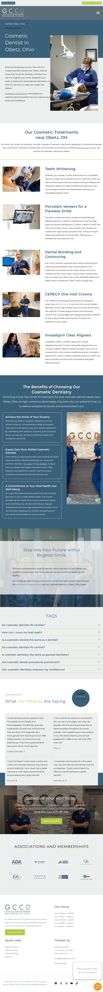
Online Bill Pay (11, 953)
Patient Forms (11, 947)
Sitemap (25, 984)
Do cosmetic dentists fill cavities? (23, 625)
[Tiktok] (77, 983)
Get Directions (61, 953)
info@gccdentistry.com (65, 958)
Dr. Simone (41, 464)
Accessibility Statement (38, 984)
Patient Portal (11, 950)
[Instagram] (66, 983)
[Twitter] (61, 983)
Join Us (6, 984)
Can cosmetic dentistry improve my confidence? (33, 669)
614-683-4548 (61, 812)
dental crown (62, 304)
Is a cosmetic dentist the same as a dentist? (30, 639)
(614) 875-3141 (60, 963)
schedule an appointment (29, 584)
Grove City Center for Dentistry (62, 808)
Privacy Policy (15, 984)
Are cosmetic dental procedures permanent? (31, 662)
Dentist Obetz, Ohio (15, 24)
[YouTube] (71, 983)
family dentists (83, 148)
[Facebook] (56, 983)
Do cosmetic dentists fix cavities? (23, 647)
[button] (98, 12)
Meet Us (8, 957)
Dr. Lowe (28, 464)
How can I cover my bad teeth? (22, 632)
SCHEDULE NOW (15, 932)
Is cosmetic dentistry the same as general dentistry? (35, 654)
